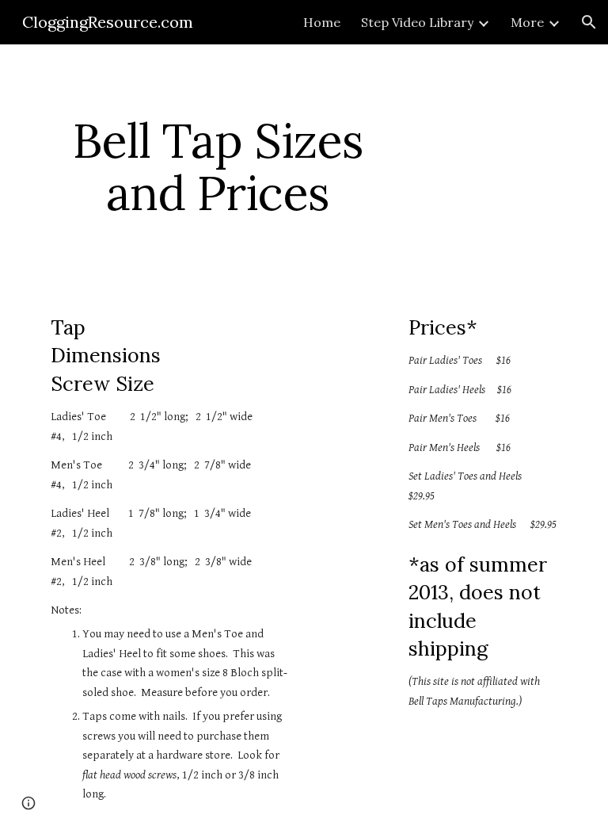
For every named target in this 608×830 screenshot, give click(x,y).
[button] (589, 22)
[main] (217, 166)
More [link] (527, 22)
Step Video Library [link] (417, 22)
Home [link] (321, 22)
